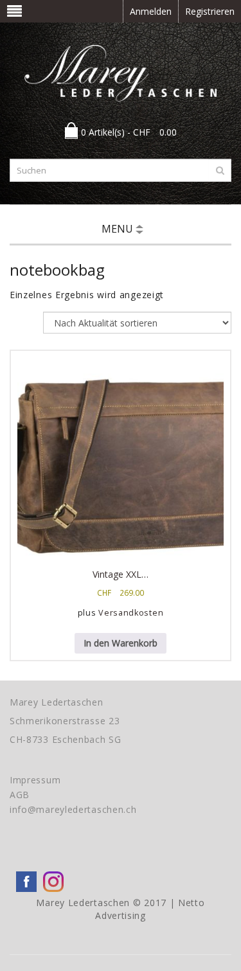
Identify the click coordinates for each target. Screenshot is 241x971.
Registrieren (210, 11)
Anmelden (151, 11)
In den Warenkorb (120, 643)
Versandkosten (130, 612)
